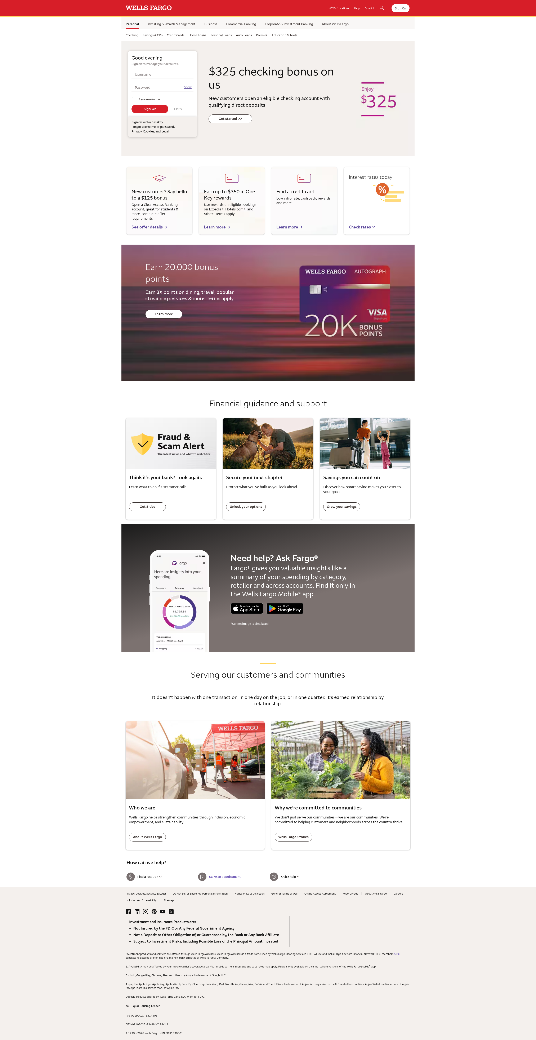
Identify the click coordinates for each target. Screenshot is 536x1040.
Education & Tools (284, 35)
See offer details (147, 227)
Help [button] (356, 8)
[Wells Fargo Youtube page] (162, 912)
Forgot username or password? (153, 127)
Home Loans (197, 35)
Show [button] (188, 87)
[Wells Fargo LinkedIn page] (137, 912)
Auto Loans (244, 35)
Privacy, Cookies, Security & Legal (146, 893)
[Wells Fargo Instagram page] (145, 912)
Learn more (215, 227)
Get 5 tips (147, 506)
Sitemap (169, 900)
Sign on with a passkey (147, 122)
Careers (398, 893)
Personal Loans (221, 35)
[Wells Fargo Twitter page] (171, 912)
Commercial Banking (241, 24)
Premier (261, 35)
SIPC (397, 954)
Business (210, 24)
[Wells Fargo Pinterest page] (154, 912)
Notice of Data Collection (249, 893)
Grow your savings (342, 506)
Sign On (400, 8)
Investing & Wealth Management (171, 24)
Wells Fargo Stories (293, 837)
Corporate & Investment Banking (289, 24)
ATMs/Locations (339, 8)
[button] (362, 227)
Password (142, 87)
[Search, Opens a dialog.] (382, 8)
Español (369, 8)
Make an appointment (225, 877)
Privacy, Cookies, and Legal (150, 131)
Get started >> (230, 118)
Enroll (178, 108)
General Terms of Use (284, 893)
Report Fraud (350, 893)
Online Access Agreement (320, 893)
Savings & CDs (153, 35)
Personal (132, 24)
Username (143, 74)
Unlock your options (246, 506)
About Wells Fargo (335, 24)
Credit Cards (175, 35)
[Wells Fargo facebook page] (128, 912)
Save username (149, 98)
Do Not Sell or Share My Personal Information (200, 893)
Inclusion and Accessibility (141, 900)
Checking (132, 35)
